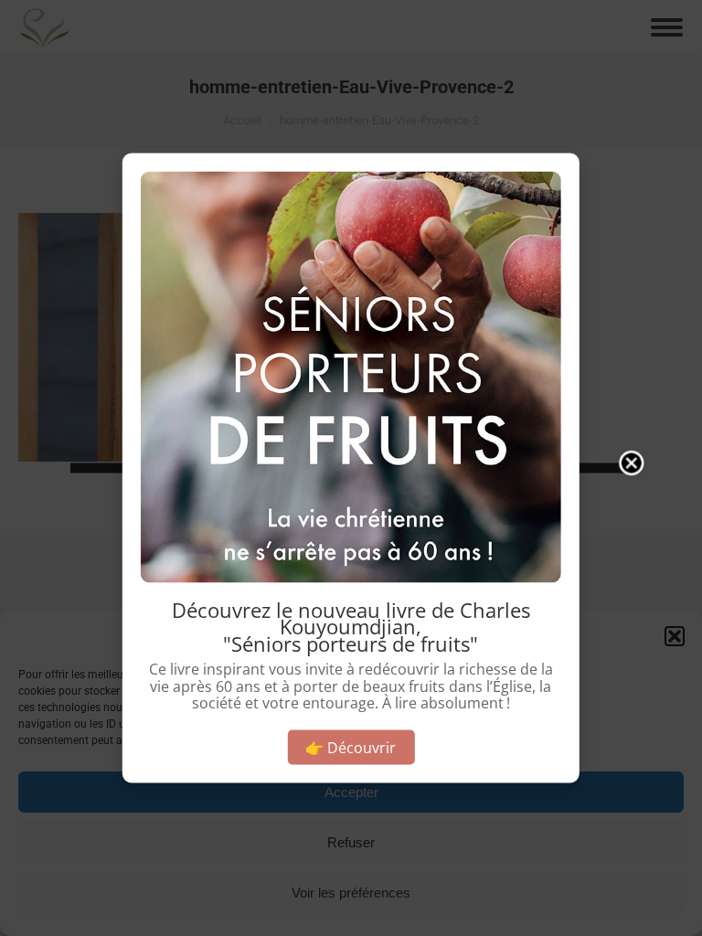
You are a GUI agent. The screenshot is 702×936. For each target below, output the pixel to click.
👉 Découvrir (350, 747)
